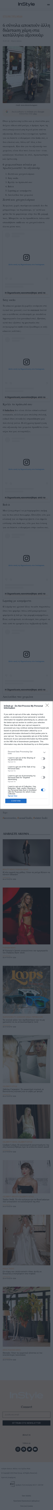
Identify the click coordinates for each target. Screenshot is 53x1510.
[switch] (43, 758)
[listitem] (26, 752)
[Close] (48, 706)
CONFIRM (16, 801)
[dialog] (26, 755)
